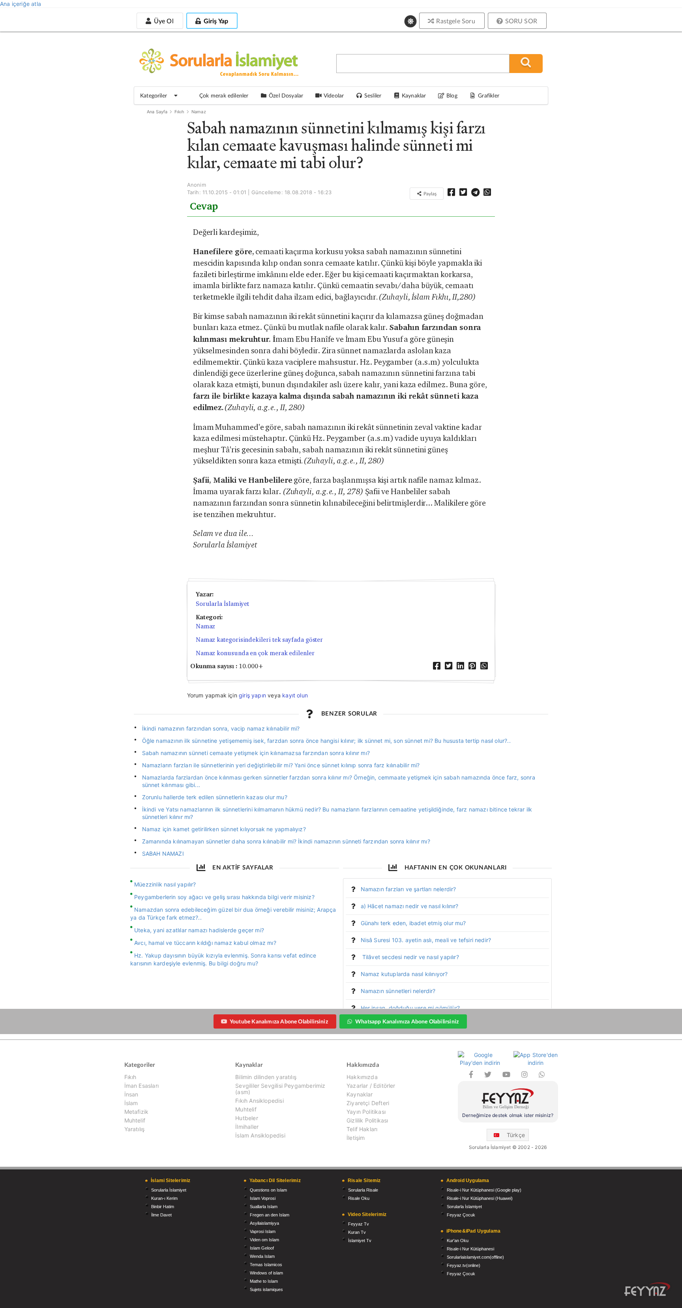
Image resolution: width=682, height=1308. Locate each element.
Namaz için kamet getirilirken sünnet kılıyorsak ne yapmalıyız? (224, 829)
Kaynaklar (360, 1094)
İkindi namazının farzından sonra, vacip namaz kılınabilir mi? (221, 728)
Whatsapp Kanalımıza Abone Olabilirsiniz (407, 1021)
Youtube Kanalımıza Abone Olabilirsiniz (279, 1021)
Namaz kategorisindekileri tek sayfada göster (259, 639)
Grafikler (488, 95)
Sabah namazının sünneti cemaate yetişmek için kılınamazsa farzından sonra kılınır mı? (256, 753)
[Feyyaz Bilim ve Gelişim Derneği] (508, 1099)
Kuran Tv (357, 1232)
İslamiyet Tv (359, 1240)
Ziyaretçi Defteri (368, 1103)
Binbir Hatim (162, 1206)
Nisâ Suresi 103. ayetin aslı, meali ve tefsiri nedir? (426, 940)
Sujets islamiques (266, 1289)
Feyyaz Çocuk (461, 1214)
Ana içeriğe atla (20, 3)
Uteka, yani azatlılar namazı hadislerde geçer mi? (199, 930)
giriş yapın (252, 695)
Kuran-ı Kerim (164, 1198)
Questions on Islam (268, 1190)
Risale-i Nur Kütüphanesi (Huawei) (480, 1198)
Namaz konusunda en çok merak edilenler (255, 653)
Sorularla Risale (363, 1190)
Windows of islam (266, 1273)
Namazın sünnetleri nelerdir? (398, 991)
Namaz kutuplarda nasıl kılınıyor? (404, 974)
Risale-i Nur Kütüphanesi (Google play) (484, 1190)
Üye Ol (162, 20)
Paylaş (429, 194)
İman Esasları (141, 1085)
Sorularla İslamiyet (222, 603)
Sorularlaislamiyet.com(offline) (475, 1257)
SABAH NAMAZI (163, 853)
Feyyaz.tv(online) (463, 1265)
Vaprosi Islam (262, 1231)
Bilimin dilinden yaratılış (265, 1077)
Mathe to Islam (264, 1281)
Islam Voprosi (262, 1198)
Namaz (198, 111)
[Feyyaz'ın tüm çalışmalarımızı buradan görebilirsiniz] (647, 1289)
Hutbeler (246, 1118)
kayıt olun (295, 695)
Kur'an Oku (457, 1240)
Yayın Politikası (366, 1111)
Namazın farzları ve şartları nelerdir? (408, 889)
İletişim (356, 1137)
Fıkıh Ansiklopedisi (259, 1100)
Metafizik (136, 1111)
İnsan (131, 1094)
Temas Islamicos (266, 1264)
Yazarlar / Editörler (371, 1085)
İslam (131, 1103)
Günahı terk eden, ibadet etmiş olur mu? (413, 923)
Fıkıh (179, 111)
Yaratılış (134, 1129)
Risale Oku (358, 1198)
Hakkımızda (362, 1077)
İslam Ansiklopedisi (260, 1135)
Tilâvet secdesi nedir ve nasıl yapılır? (410, 957)
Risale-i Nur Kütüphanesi (470, 1248)
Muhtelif (134, 1120)
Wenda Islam (262, 1256)
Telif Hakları (362, 1129)
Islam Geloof (262, 1248)
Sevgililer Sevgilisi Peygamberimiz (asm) (280, 1088)
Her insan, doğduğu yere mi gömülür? (410, 1007)
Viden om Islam (264, 1239)
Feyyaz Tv (358, 1224)
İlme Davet (161, 1214)
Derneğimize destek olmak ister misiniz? (507, 1115)
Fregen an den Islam (269, 1214)
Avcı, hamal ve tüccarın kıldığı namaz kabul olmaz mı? (205, 942)
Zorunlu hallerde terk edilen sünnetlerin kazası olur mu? (214, 797)
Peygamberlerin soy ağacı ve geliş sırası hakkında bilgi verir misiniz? (224, 897)
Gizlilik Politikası (367, 1120)
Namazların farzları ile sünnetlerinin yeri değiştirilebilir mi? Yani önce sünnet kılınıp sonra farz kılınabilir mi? (281, 765)
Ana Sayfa (157, 111)
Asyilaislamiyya (264, 1223)
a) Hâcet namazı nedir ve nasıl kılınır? (410, 906)
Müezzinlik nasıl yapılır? (165, 884)
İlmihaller (247, 1126)
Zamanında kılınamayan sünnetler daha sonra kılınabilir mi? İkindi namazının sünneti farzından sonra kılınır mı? (286, 841)
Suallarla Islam (263, 1206)
